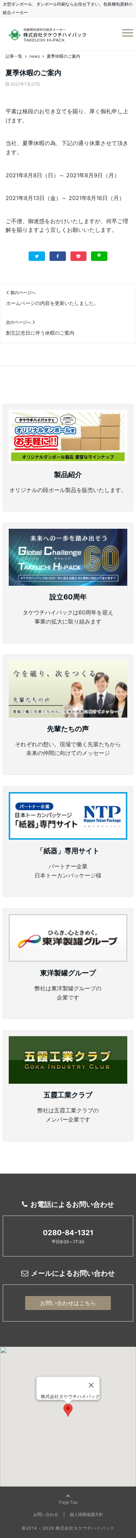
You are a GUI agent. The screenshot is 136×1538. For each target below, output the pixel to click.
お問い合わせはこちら (68, 1303)
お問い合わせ (45, 1514)
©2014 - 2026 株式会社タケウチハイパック (68, 1528)
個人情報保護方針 (86, 1514)
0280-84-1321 (68, 1233)
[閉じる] (91, 1385)
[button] (68, 1410)
